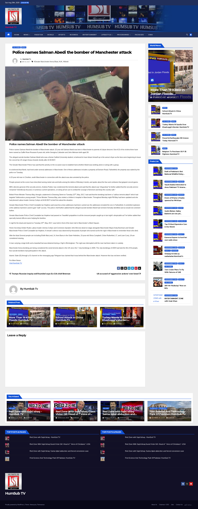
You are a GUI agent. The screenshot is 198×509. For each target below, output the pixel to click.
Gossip (181, 207)
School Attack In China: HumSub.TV (69, 319)
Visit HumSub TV (15, 263)
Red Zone (12, 408)
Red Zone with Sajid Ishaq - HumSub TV (45, 437)
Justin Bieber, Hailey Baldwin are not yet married (172, 213)
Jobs (150, 35)
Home (16, 35)
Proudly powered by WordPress (14, 504)
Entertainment (90, 35)
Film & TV (181, 234)
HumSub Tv (26, 59)
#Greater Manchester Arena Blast (46, 62)
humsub (25, 324)
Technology (182, 221)
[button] (187, 35)
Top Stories (16, 47)
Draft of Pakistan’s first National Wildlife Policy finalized (173, 174)
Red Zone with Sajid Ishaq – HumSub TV (25, 413)
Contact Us (179, 504)
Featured (181, 247)
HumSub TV (11, 27)
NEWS (26, 35)
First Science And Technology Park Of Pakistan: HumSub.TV (168, 413)
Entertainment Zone (171, 168)
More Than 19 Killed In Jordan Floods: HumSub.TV (27, 319)
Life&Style (106, 35)
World (50, 35)
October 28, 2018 (158, 418)
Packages (139, 35)
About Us (154, 504)
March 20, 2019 (16, 418)
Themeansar (40, 504)
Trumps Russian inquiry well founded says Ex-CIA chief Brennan (40, 274)
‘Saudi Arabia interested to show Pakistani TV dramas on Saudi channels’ (175, 187)
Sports (61, 35)
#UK (60, 62)
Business (74, 35)
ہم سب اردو (188, 504)
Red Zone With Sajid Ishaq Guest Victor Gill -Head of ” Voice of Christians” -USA (75, 414)
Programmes (123, 35)
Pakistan (38, 35)
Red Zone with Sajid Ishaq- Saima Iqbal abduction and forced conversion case (119, 414)
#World (65, 62)
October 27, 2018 (159, 97)
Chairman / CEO (164, 504)
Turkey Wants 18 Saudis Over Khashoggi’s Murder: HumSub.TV (119, 320)
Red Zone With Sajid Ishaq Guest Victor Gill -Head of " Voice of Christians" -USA (60, 444)
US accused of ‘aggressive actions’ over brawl (118, 274)
